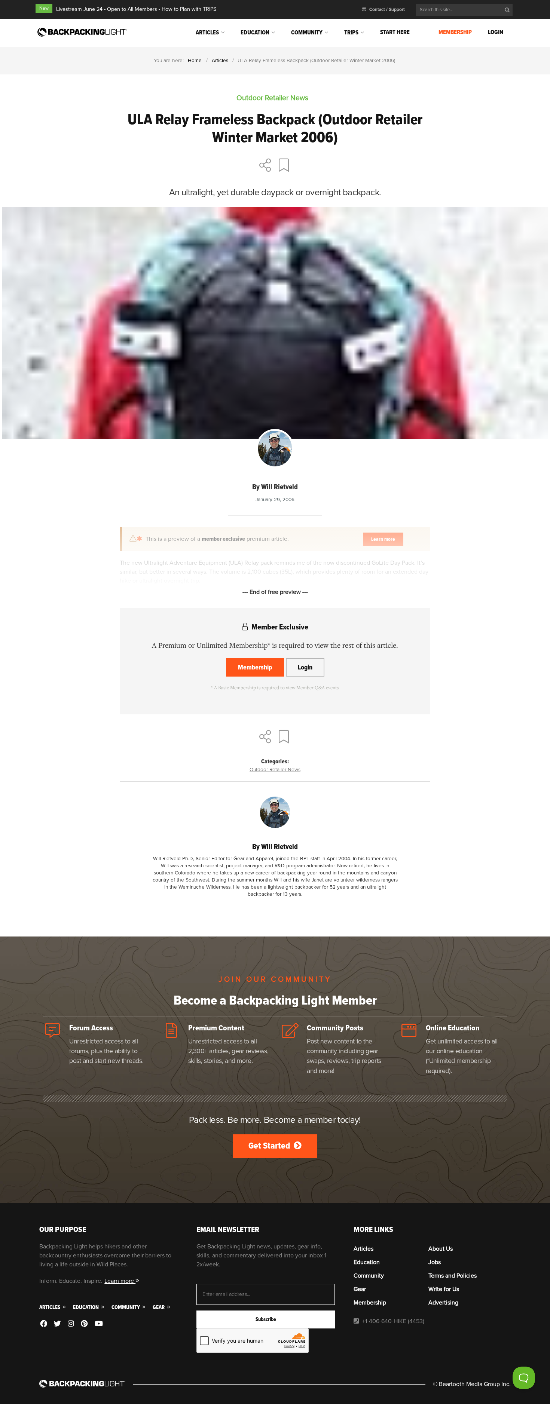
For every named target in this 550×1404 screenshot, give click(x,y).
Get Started (270, 1145)
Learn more (119, 1281)
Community (307, 32)
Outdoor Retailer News (275, 769)
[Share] (265, 166)
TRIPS (351, 32)
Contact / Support (386, 9)
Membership (455, 32)
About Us (440, 1249)
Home (195, 60)
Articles (207, 32)
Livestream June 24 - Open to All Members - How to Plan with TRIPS (136, 9)
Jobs (434, 1262)
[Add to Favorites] (285, 166)
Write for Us (443, 1289)
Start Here (395, 32)
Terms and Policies (452, 1275)
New (44, 8)
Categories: (275, 761)
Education (255, 32)
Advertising (443, 1302)
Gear (159, 1307)
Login (495, 32)
